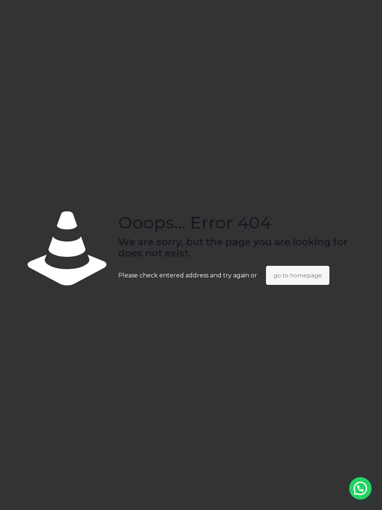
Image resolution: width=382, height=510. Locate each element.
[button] (360, 488)
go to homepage (297, 275)
